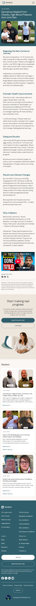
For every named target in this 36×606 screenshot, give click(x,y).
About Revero (23, 540)
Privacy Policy (18, 585)
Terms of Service (8, 585)
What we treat (6, 520)
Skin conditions (24, 528)
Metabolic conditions (26, 516)
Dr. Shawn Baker (24, 543)
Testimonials (24, 512)
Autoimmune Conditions (27, 532)
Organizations (5, 523)
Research (4, 547)
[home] (6, 2)
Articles (3, 551)
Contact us (22, 551)
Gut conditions (24, 520)
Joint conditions (24, 524)
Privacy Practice (28, 585)
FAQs (3, 543)
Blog (2, 540)
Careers (21, 547)
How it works (5, 516)
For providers (5, 527)
